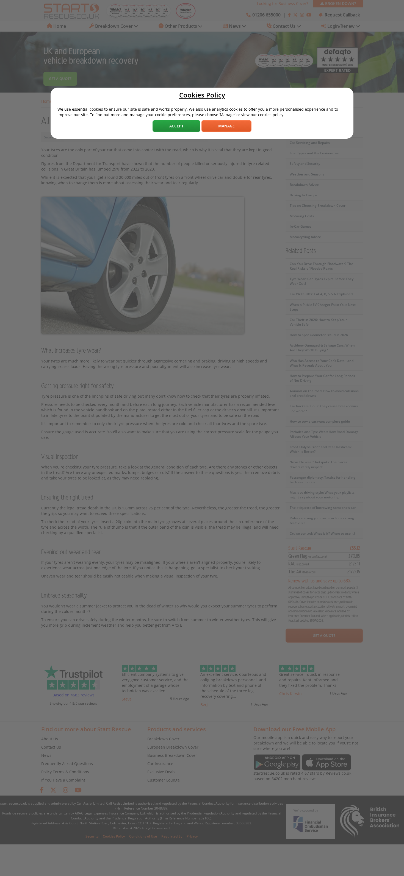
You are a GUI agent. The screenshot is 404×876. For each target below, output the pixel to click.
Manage (226, 126)
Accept (176, 126)
